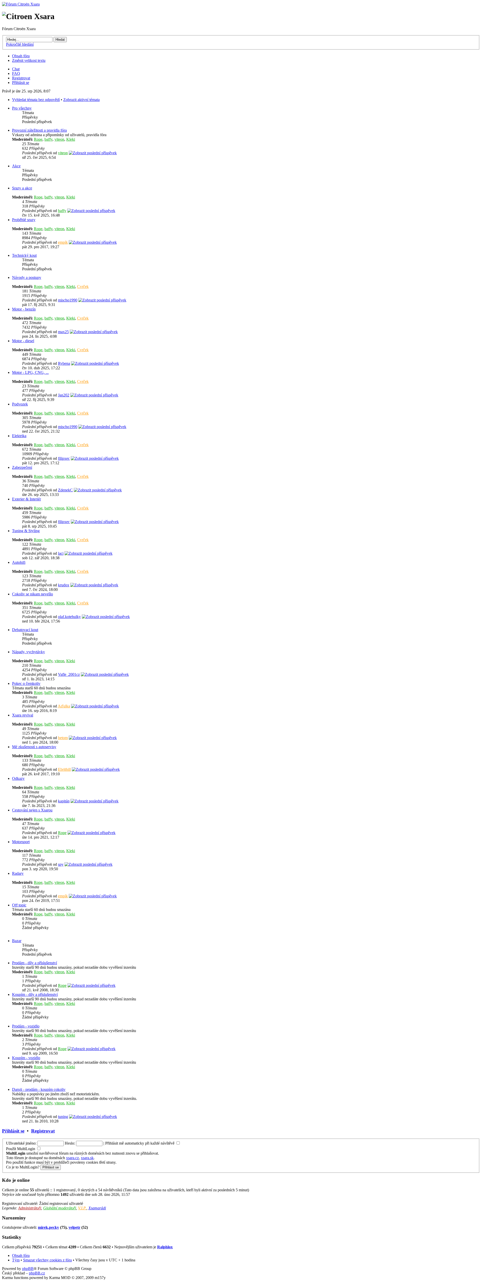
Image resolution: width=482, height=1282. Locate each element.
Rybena (64, 363)
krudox (63, 585)
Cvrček (83, 286)
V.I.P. (82, 1208)
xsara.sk (87, 1158)
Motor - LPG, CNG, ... (30, 372)
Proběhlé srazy (23, 220)
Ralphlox (165, 1247)
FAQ (16, 73)
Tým (16, 1260)
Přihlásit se (20, 82)
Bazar (16, 941)
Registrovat (21, 78)
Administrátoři (29, 1208)
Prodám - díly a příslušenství (34, 963)
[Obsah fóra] (21, 4)
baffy (48, 139)
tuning (63, 1116)
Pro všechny (22, 108)
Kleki (70, 139)
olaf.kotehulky (69, 616)
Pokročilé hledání (20, 44)
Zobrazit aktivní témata (81, 99)
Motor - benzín (24, 309)
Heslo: (70, 1143)
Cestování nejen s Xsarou (32, 810)
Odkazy (18, 778)
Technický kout (24, 255)
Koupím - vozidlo (26, 1058)
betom (63, 738)
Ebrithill (64, 769)
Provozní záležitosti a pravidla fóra (39, 130)
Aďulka (64, 706)
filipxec (64, 458)
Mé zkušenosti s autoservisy (34, 747)
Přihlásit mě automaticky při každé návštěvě (140, 1143)
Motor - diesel (23, 341)
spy (61, 864)
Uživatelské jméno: (21, 1143)
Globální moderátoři (59, 1208)
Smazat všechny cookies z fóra (47, 1260)
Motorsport (21, 842)
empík (63, 242)
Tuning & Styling (26, 531)
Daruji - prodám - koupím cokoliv (39, 1089)
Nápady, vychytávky (28, 652)
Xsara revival (22, 715)
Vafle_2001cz (69, 674)
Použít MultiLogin (20, 1149)
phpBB (28, 1268)
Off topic (19, 905)
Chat (16, 69)
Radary (18, 873)
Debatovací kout (25, 630)
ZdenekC (65, 490)
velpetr (74, 1227)
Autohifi (18, 562)
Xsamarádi (97, 1208)
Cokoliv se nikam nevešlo (32, 594)
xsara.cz (72, 1158)
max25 (63, 332)
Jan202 (63, 395)
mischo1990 (67, 300)
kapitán (64, 801)
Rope (38, 139)
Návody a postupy (26, 277)
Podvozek (20, 404)
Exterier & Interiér (26, 499)
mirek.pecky (48, 1227)
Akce (16, 166)
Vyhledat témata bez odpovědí (36, 99)
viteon (59, 139)
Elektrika (19, 436)
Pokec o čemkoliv (26, 683)
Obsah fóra (21, 56)
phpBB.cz (37, 1273)
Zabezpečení (22, 467)
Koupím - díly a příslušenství (35, 994)
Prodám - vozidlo (25, 1026)
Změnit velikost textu (28, 60)
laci (61, 553)
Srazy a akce (22, 188)
